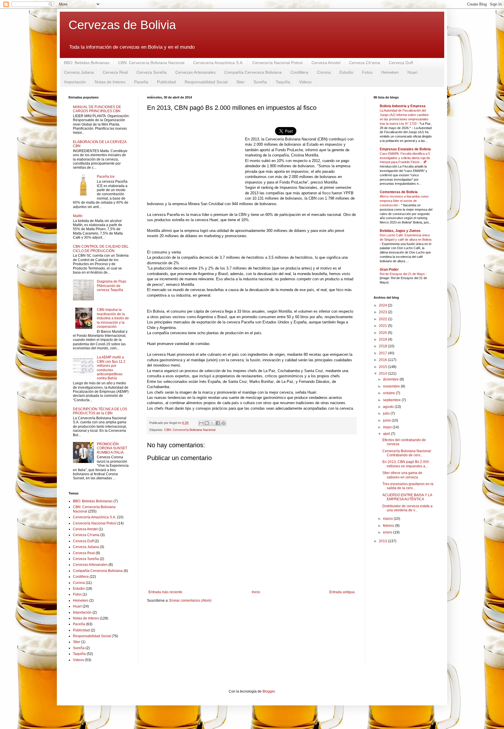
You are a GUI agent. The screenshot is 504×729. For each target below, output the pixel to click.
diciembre (391, 379)
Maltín (78, 216)
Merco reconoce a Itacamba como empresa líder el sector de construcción (404, 201)
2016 (383, 360)
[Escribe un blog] (207, 423)
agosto (389, 407)
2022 (383, 319)
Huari (412, 72)
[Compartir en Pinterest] (223, 423)
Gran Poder (389, 269)
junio (387, 420)
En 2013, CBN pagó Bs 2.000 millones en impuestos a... (405, 464)
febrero (389, 526)
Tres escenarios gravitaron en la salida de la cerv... (407, 486)
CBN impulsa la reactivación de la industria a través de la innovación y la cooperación (113, 318)
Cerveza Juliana (79, 72)
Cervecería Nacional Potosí (277, 62)
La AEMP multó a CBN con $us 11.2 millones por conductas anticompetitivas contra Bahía (111, 367)
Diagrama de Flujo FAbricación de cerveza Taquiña (111, 285)
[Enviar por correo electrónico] (201, 423)
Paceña (141, 82)
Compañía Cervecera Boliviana (253, 72)
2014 (383, 373)
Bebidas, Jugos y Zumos (400, 231)
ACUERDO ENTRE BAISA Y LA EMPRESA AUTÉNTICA (407, 497)
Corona (324, 72)
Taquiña (283, 82)
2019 (383, 339)
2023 (383, 312)
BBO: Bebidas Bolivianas (86, 62)
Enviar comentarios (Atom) (190, 600)
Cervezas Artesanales (195, 72)
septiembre (392, 400)
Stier (240, 82)
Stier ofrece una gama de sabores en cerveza (402, 475)
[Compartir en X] (212, 423)
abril (387, 434)
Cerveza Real (115, 72)
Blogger (268, 691)
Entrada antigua (342, 592)
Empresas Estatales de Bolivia (405, 149)
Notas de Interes (110, 82)
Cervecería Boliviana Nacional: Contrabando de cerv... (407, 453)
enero (388, 532)
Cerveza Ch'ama (364, 62)
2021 (383, 326)
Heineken (390, 72)
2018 (383, 346)
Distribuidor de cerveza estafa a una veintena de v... (407, 508)
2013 (383, 541)
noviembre (392, 386)
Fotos (367, 72)
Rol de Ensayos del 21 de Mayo (403, 274)
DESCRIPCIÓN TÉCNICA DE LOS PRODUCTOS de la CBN (100, 411)
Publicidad (166, 82)
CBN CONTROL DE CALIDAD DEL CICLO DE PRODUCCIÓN (101, 248)
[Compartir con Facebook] (218, 423)
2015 (383, 367)
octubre (389, 393)
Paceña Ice (106, 177)
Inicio (256, 592)
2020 (383, 333)
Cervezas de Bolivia (122, 25)
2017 (383, 353)
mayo (388, 427)
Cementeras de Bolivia (399, 192)
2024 (383, 305)
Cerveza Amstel (326, 62)
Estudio (346, 72)
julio (387, 413)
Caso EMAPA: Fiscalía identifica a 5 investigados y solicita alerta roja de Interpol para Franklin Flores (405, 158)
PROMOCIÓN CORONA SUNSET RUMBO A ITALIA (112, 448)
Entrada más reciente (165, 592)
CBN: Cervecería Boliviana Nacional (151, 62)
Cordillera (299, 72)
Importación (75, 82)
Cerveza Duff (401, 62)
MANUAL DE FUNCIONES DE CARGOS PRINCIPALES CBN (97, 109)
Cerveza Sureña (151, 72)
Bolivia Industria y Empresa (403, 106)
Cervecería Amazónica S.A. (218, 62)
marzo (388, 519)
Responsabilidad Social (206, 82)
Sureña (260, 82)
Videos (305, 82)
